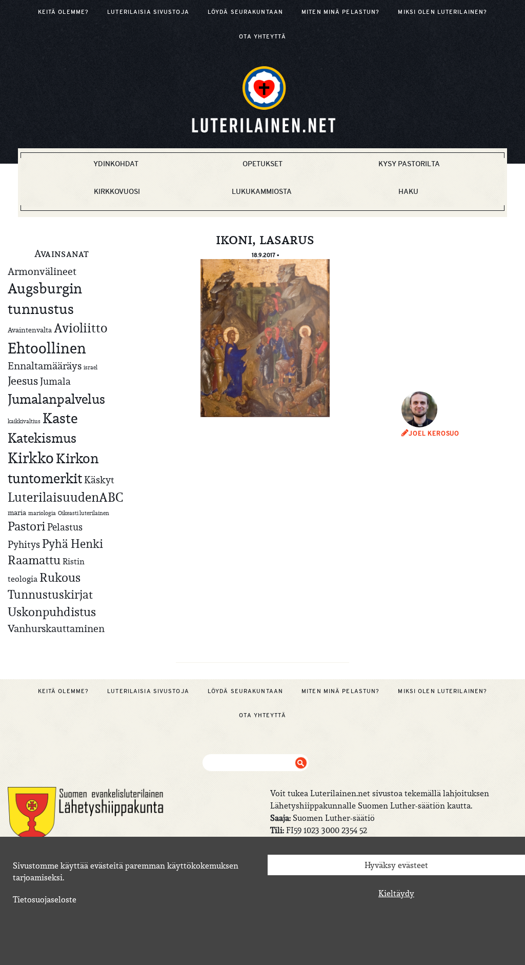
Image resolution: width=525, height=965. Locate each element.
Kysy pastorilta (409, 163)
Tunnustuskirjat (50, 594)
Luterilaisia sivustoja (148, 11)
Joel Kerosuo (434, 433)
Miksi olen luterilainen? (442, 11)
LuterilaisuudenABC (65, 497)
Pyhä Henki (72, 543)
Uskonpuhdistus (52, 612)
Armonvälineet (42, 271)
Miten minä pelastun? (340, 11)
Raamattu (34, 560)
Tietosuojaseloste (44, 899)
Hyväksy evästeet (396, 865)
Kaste (60, 418)
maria (17, 512)
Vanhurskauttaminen (56, 628)
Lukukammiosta (262, 191)
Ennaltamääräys (45, 365)
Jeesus (23, 380)
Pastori (26, 526)
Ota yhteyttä (262, 36)
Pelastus (65, 527)
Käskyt (99, 480)
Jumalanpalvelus (56, 398)
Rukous (59, 577)
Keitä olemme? (63, 11)
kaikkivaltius (24, 421)
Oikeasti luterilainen (83, 513)
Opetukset (262, 163)
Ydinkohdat (115, 163)
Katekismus (42, 438)
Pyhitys (24, 544)
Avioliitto (80, 328)
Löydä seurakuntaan (245, 11)
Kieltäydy (396, 893)
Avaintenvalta (30, 329)
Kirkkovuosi (117, 191)
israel (90, 367)
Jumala (55, 381)
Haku (408, 191)
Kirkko (31, 457)
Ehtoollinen (47, 348)
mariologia (42, 513)
